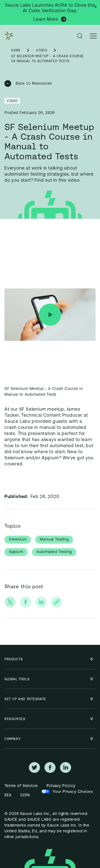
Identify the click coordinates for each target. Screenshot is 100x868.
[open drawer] (93, 36)
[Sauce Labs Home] (7, 36)
